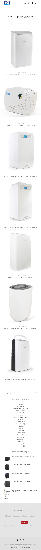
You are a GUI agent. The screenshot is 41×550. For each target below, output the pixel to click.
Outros (20, 441)
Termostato (19, 446)
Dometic (20, 428)
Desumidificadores (19, 417)
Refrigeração (19, 444)
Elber (20, 430)
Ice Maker (19, 437)
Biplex (21, 426)
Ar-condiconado (19, 404)
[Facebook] (17, 540)
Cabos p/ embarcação (19, 408)
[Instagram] (20, 540)
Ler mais (20, 47)
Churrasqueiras (19, 411)
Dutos (19, 419)
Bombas (19, 406)
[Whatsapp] (23, 540)
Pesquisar (35, 393)
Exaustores (19, 421)
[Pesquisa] (28, 3)
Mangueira (20, 439)
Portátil (20, 433)
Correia (20, 415)
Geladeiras (19, 424)
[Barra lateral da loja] (25, 3)
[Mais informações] (32, 3)
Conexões (20, 413)
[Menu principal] (35, 3)
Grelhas (19, 435)
